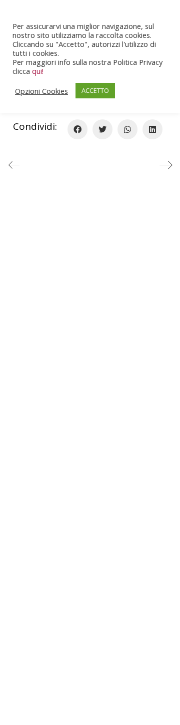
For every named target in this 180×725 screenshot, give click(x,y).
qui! (38, 71)
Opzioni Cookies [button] (41, 90)
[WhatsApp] (128, 129)
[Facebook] (78, 129)
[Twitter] (102, 129)
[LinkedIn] (152, 129)
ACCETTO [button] (95, 90)
